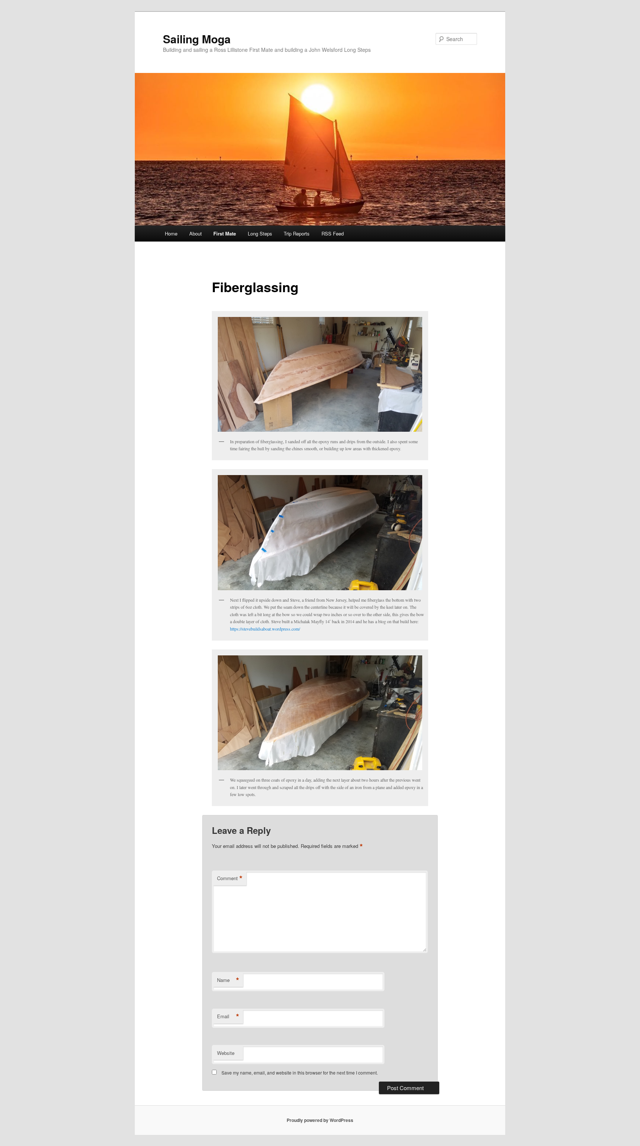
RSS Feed (332, 233)
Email (228, 1016)
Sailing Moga (197, 39)
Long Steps (260, 233)
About (195, 233)
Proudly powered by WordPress (320, 1120)
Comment (230, 878)
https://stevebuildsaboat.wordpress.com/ (265, 629)
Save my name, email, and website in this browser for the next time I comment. (299, 1072)
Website (225, 1052)
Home (171, 233)
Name (228, 980)
